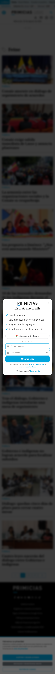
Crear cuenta (27, 359)
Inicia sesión (35, 371)
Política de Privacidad (36, 365)
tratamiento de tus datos (27, 367)
